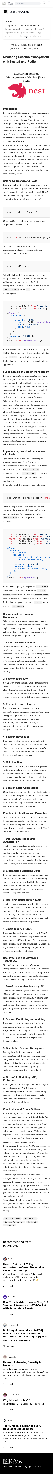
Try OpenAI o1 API (32, 1466)
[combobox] (30, 3)
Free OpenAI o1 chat (12, 1466)
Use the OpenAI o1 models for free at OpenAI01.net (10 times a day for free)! (25, 46)
